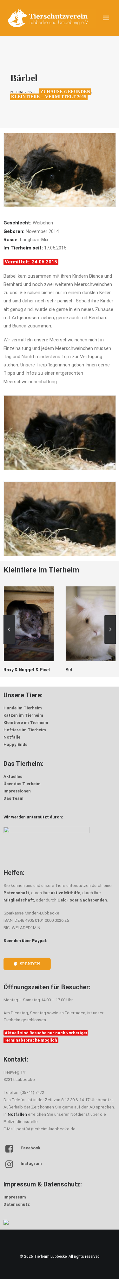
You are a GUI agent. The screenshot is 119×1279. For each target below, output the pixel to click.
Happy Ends (15, 744)
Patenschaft (16, 892)
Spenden (30, 964)
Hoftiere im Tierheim (24, 729)
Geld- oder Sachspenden (82, 900)
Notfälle (11, 737)
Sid (6, 669)
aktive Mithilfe (65, 892)
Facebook (30, 1148)
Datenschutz (16, 1204)
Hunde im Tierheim (22, 708)
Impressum (14, 1197)
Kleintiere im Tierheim (25, 722)
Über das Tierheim (22, 783)
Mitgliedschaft (18, 900)
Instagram (31, 1163)
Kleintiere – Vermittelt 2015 (49, 96)
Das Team (13, 798)
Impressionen (17, 791)
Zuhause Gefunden (65, 91)
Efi (68, 669)
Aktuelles (12, 776)
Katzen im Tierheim (23, 715)
